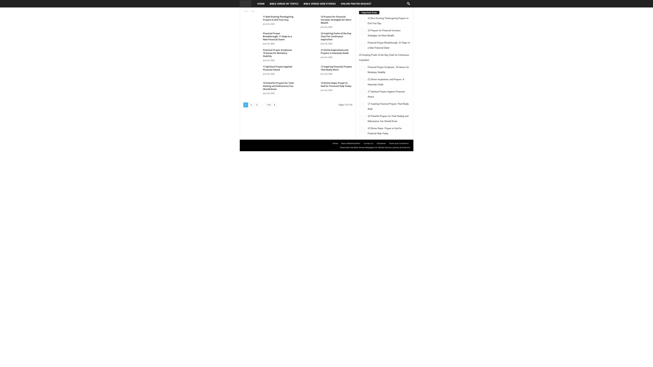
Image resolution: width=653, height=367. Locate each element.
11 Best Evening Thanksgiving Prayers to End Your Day (278, 18)
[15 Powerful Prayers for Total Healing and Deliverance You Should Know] (251, 87)
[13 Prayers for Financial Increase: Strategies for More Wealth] (309, 21)
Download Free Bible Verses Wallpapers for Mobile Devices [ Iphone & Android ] (375, 147)
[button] (408, 3)
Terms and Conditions (398, 143)
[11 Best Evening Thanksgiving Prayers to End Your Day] (251, 21)
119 (268, 105)
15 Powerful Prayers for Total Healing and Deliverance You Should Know (278, 86)
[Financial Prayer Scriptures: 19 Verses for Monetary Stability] (251, 54)
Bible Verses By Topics (284, 3)
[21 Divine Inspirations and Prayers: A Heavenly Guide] (309, 54)
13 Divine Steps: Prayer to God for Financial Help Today (336, 84)
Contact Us (368, 143)
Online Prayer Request (356, 3)
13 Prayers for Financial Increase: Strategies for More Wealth (336, 19)
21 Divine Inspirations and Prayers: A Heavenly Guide (335, 51)
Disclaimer (381, 143)
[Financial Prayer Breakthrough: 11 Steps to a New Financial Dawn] (251, 38)
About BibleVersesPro (350, 143)
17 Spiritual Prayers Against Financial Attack (277, 68)
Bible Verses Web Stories (320, 3)
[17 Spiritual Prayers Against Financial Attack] (251, 71)
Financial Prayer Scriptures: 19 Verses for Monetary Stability (277, 53)
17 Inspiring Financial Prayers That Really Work (336, 68)
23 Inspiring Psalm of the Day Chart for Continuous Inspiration (336, 36)
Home (261, 3)
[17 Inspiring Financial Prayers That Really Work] (309, 71)
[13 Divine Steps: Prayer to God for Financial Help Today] (309, 87)
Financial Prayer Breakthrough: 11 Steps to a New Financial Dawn (277, 36)
